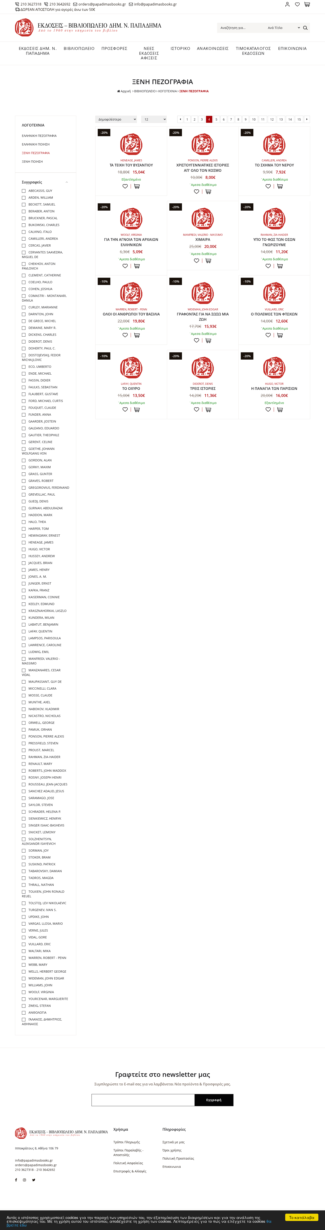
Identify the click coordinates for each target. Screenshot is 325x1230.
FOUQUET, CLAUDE (42, 408)
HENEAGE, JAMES (41, 542)
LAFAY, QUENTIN (40, 631)
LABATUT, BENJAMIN (43, 624)
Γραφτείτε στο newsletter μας (162, 1074)
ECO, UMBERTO (39, 366)
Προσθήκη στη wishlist (125, 186)
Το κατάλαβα (301, 1217)
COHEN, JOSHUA (40, 289)
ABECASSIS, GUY (40, 191)
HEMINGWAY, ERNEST (44, 535)
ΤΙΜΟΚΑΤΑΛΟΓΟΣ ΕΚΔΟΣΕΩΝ (253, 51)
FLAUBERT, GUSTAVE (43, 394)
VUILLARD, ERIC (39, 944)
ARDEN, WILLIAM (40, 197)
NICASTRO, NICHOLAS (44, 716)
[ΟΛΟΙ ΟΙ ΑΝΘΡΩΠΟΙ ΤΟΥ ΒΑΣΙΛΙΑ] (131, 293)
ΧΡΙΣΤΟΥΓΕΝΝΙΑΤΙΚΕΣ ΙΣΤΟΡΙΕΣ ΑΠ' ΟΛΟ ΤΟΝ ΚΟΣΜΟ (202, 168)
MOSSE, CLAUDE (40, 695)
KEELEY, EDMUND (41, 604)
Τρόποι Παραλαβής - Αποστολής (128, 1152)
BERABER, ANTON (41, 211)
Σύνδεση (287, 4)
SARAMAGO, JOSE (41, 798)
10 (254, 119)
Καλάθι (307, 4)
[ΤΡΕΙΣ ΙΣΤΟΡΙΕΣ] (203, 367)
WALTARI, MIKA (39, 951)
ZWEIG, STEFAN (39, 1006)
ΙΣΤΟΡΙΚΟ (181, 48)
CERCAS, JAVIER (39, 245)
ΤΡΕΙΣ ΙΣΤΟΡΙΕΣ (203, 388)
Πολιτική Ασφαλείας (128, 1163)
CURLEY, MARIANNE (43, 307)
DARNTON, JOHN (40, 314)
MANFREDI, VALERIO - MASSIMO (41, 661)
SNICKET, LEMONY (41, 832)
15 (299, 119)
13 (281, 119)
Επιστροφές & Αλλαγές (129, 1171)
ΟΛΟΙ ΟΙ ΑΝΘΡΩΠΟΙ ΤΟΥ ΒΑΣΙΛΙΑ (131, 314)
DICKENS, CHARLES (42, 334)
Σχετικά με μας (173, 1142)
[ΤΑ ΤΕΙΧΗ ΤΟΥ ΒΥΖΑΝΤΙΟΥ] (131, 144)
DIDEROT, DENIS (40, 341)
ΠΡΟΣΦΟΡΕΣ (114, 48)
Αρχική (126, 91)
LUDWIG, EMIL (38, 652)
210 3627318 (31, 4)
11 (263, 119)
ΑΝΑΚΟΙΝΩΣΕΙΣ (213, 48)
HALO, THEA (37, 522)
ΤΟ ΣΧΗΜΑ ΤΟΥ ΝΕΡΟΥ (274, 165)
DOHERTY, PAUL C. (41, 348)
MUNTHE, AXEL (39, 702)
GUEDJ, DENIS (38, 501)
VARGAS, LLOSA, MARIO (45, 923)
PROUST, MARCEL (41, 750)
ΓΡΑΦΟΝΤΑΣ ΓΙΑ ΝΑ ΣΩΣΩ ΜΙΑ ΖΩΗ (203, 317)
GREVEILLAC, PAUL (41, 494)
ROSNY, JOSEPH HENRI (44, 777)
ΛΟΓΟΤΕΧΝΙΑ (167, 91)
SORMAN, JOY (38, 850)
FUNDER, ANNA (39, 414)
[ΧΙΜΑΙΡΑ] (203, 218)
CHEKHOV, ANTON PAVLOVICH (38, 266)
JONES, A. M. (37, 576)
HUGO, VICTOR (39, 549)
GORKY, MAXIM (39, 467)
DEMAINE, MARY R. (42, 328)
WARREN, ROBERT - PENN (47, 958)
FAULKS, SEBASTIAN (42, 387)
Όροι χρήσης (172, 1150)
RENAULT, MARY (40, 764)
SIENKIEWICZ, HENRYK (44, 818)
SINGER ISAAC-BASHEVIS (46, 825)
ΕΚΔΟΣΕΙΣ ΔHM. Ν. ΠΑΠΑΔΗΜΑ (38, 51)
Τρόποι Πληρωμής (126, 1142)
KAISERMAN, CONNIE (44, 597)
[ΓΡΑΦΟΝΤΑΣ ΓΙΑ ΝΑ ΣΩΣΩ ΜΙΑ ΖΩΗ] (203, 293)
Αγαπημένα (297, 4)
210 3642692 (60, 4)
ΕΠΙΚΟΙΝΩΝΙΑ (292, 48)
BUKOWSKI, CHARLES (43, 225)
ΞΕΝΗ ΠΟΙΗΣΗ (32, 161)
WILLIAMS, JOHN (40, 985)
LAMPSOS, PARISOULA (44, 638)
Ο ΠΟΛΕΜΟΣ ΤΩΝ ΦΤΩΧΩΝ (274, 314)
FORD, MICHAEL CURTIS (45, 401)
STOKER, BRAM (39, 857)
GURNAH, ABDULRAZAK (45, 508)
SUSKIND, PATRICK (41, 864)
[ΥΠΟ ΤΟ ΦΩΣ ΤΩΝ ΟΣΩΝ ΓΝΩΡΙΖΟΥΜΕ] (274, 218)
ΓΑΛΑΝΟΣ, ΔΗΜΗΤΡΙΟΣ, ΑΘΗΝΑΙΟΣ (42, 1021)
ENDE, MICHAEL (40, 373)
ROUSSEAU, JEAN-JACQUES (47, 784)
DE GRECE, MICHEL (42, 321)
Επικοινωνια (171, 1166)
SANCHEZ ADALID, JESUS (46, 791)
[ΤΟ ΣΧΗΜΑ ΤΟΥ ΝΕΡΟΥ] (274, 144)
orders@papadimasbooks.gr (102, 4)
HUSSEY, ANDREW (41, 556)
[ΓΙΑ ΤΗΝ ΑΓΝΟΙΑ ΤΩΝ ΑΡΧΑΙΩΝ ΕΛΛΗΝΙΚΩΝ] (131, 218)
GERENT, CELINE (40, 442)
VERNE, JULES (38, 930)
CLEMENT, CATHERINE (44, 275)
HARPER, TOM (38, 528)
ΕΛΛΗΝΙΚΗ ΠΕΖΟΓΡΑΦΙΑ (39, 136)
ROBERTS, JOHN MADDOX (47, 770)
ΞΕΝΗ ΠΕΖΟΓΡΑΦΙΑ (36, 153)
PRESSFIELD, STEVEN (43, 743)
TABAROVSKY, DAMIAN (45, 871)
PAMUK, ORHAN (40, 729)
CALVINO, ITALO (40, 232)
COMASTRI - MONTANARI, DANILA (44, 298)
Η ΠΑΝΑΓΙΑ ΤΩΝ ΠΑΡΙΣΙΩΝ (274, 388)
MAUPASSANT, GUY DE (45, 681)
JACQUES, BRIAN (40, 563)
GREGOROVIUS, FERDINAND (48, 487)
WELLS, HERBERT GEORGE (47, 971)
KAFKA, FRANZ (38, 590)
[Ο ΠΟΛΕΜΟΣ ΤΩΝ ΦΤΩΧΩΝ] (274, 293)
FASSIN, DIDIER (39, 380)
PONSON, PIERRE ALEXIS (46, 736)
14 (290, 119)
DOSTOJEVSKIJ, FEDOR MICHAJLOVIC (41, 357)
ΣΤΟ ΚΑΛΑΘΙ (137, 186)
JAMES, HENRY (39, 570)
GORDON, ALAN (40, 460)
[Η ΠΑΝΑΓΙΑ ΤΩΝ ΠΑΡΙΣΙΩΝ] (274, 367)
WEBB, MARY (37, 964)
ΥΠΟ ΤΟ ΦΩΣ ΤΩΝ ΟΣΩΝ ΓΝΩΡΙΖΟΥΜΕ (274, 242)
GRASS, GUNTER (40, 474)
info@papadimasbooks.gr (155, 4)
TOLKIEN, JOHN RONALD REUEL (43, 893)
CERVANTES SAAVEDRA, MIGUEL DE (42, 254)
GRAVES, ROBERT (41, 481)
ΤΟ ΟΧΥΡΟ (131, 388)
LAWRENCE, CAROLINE (44, 645)
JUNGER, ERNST (39, 583)
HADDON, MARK (40, 515)
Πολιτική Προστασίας (178, 1158)
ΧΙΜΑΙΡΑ (202, 239)
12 (272, 119)
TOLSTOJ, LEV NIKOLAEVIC (47, 903)
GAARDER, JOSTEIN (42, 421)
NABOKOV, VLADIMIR (43, 709)
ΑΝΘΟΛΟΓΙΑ (37, 1012)
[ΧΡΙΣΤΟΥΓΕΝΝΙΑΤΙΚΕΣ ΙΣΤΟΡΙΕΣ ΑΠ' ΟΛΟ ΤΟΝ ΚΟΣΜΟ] (203, 144)
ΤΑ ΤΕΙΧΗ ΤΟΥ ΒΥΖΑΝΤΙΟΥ (131, 165)
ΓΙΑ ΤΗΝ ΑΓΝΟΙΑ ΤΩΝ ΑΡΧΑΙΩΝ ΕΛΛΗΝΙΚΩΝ (131, 242)
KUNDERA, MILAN (41, 617)
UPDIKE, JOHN (38, 917)
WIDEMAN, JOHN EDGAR (46, 978)
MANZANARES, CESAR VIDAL (41, 672)
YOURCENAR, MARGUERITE (48, 999)
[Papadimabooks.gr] (88, 35)
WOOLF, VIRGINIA (41, 992)
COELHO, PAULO (40, 282)
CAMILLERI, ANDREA (43, 238)
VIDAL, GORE (37, 937)
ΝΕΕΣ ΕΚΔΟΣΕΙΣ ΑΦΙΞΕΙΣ (149, 53)
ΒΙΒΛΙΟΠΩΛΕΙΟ (79, 48)
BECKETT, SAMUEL (41, 204)
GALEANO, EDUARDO (43, 428)
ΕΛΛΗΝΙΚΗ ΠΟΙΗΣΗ (36, 144)
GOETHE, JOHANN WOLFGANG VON (38, 451)
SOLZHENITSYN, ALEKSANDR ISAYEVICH (38, 841)
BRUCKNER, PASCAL (42, 218)
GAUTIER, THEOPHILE (43, 435)
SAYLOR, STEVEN (40, 805)
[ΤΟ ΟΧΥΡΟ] (131, 367)
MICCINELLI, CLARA (42, 688)
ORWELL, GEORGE (41, 723)
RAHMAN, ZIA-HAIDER (44, 757)
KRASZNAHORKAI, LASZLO (47, 611)
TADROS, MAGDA (41, 878)
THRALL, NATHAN (41, 885)
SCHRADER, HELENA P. (44, 811)
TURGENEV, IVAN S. (42, 910)
